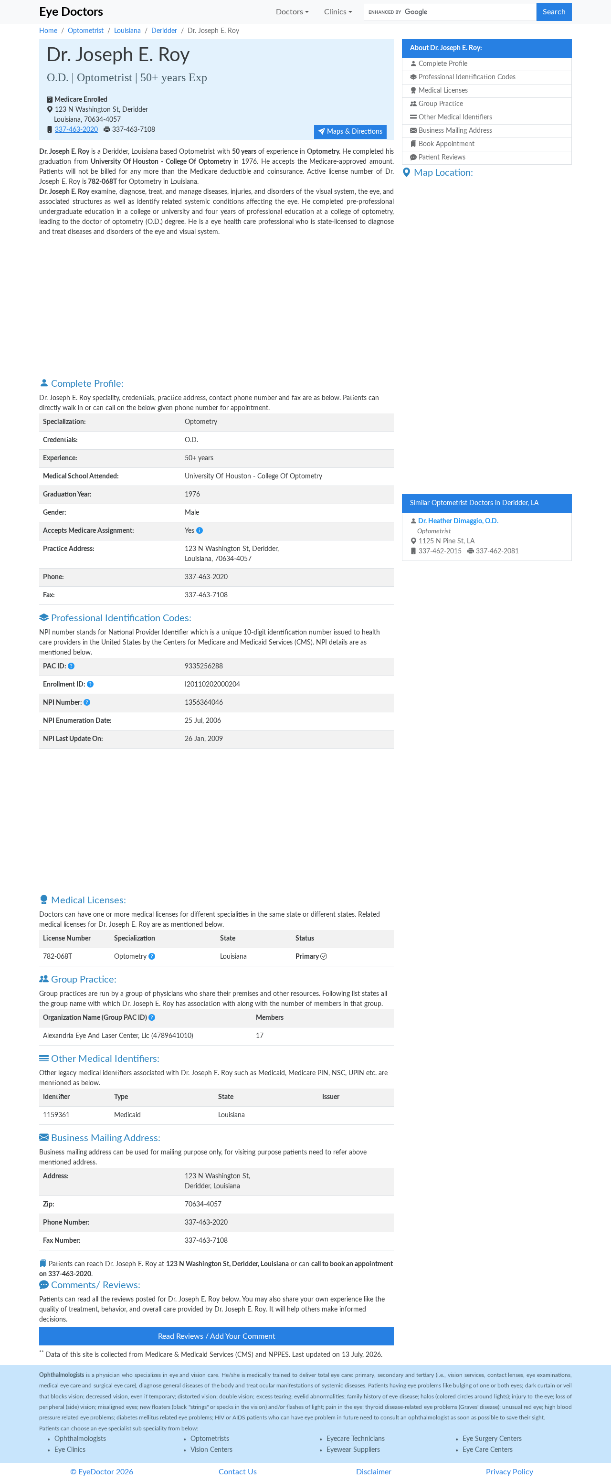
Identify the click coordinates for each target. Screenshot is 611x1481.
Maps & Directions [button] (353, 131)
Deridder (164, 31)
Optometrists (209, 1439)
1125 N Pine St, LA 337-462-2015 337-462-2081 (467, 536)
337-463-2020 (76, 130)
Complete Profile (442, 64)
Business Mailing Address (454, 130)
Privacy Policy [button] (509, 1472)
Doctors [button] (289, 12)
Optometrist (86, 31)
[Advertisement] (216, 306)
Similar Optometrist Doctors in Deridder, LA (474, 503)
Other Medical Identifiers (454, 117)
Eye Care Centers (488, 1450)
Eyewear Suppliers (353, 1450)
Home (48, 31)
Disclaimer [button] (373, 1472)
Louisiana (127, 31)
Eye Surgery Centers (492, 1439)
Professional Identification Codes (466, 77)
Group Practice (440, 104)
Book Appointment (445, 144)
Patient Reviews (441, 157)
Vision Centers (211, 1450)
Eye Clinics (69, 1450)
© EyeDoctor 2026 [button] (101, 1472)
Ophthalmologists (80, 1439)
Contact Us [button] (238, 1472)
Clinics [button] (335, 12)
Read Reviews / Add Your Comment (216, 1336)
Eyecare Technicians (356, 1439)
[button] (199, 531)
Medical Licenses (442, 90)
